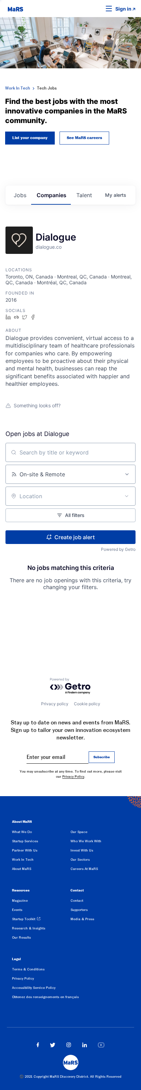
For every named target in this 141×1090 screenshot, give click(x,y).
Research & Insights (28, 928)
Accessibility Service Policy (33, 988)
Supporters (79, 910)
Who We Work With (85, 841)
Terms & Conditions (28, 969)
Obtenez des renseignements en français (45, 997)
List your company (30, 138)
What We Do (22, 832)
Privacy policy (54, 703)
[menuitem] (41, 833)
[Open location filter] (126, 496)
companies (51, 195)
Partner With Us (24, 850)
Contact (76, 900)
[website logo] (15, 8)
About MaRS (21, 869)
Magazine (20, 900)
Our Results (21, 937)
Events (17, 910)
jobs (20, 195)
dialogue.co (49, 247)
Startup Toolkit (23, 919)
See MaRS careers (84, 138)
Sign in (123, 9)
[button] (98, 8)
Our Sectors (80, 859)
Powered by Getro (118, 549)
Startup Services (25, 841)
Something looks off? (37, 405)
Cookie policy (87, 703)
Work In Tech (17, 88)
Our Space (78, 832)
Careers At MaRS (84, 869)
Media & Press (82, 919)
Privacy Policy (73, 776)
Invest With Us (81, 850)
